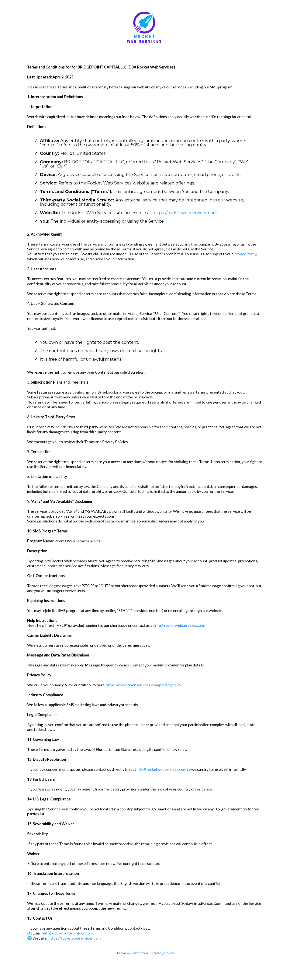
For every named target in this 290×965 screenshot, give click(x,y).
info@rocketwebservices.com (179, 625)
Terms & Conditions (132, 953)
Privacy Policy (245, 253)
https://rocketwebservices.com (184, 212)
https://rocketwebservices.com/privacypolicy (143, 685)
